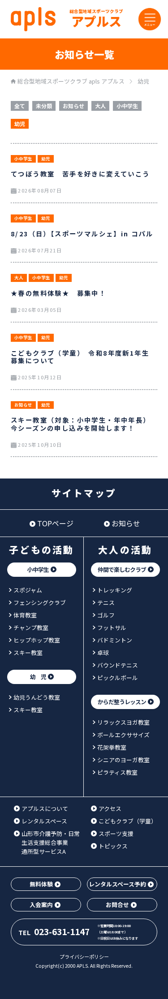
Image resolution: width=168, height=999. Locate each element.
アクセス (110, 808)
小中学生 (127, 106)
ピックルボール (117, 677)
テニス (106, 602)
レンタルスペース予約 (117, 884)
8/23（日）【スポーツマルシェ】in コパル (82, 233)
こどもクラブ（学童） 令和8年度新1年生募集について (80, 356)
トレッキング (114, 590)
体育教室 (25, 615)
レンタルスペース (44, 821)
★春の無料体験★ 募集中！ (58, 293)
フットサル (111, 627)
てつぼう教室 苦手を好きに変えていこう (80, 173)
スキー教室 (28, 652)
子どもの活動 (41, 549)
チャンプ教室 (30, 627)
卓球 (103, 652)
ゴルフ (106, 615)
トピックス (113, 846)
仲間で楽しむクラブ (122, 569)
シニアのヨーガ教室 (123, 760)
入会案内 (41, 904)
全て (19, 106)
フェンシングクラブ (39, 602)
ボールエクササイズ (123, 734)
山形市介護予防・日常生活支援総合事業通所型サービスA (51, 842)
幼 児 (38, 676)
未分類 (44, 106)
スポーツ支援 (116, 833)
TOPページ (55, 523)
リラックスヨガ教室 (123, 722)
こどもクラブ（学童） (128, 821)
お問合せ (117, 904)
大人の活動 (125, 549)
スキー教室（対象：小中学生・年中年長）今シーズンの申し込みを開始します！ (81, 423)
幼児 (19, 124)
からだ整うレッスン (122, 701)
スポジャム (27, 590)
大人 (100, 106)
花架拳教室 (111, 747)
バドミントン (114, 640)
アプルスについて (45, 808)
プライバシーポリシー (84, 956)
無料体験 (41, 884)
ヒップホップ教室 (36, 640)
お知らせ (73, 106)
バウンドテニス (117, 665)
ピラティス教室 (117, 772)
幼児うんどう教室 (36, 697)
